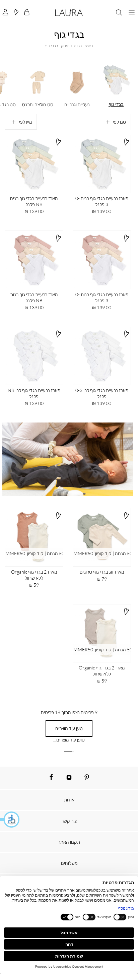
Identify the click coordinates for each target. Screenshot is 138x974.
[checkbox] (37, 85)
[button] (10, 819)
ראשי (89, 45)
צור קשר (69, 821)
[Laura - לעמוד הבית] (68, 12)
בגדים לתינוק (71, 45)
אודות (69, 799)
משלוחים (69, 863)
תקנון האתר (69, 842)
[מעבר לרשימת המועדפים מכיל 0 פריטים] (16, 12)
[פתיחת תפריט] (132, 12)
